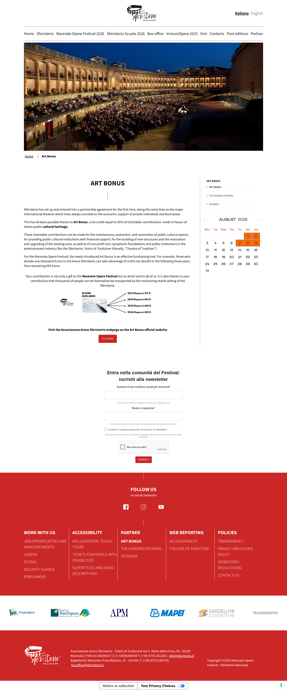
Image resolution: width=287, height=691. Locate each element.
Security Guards (39, 569)
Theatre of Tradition (189, 549)
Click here (107, 338)
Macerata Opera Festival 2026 (80, 34)
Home (29, 34)
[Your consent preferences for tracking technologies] (281, 685)
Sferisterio (45, 34)
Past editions (237, 34)
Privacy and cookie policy (235, 551)
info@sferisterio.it (181, 656)
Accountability (183, 541)
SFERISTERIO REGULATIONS (229, 565)
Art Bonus (215, 187)
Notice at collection (118, 686)
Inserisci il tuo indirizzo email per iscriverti (143, 387)
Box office (155, 34)
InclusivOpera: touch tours (92, 544)
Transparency (231, 541)
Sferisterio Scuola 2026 (126, 34)
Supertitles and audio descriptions (93, 571)
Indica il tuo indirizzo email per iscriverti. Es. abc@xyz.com (143, 403)
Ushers (30, 554)
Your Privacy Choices (158, 686)
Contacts (217, 34)
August (233, 220)
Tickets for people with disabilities (94, 557)
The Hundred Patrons (221, 195)
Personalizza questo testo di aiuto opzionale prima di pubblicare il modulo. (143, 424)
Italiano (242, 13)
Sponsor (214, 204)
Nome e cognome (143, 408)
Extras (30, 562)
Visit (203, 34)
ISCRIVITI (143, 459)
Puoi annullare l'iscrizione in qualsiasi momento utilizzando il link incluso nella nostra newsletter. (143, 436)
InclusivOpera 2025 (182, 34)
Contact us (228, 575)
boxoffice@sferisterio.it (87, 665)
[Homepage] (143, 13)
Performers (35, 577)
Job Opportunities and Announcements (45, 544)
